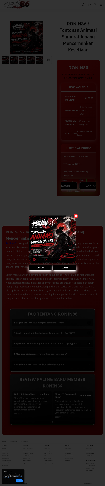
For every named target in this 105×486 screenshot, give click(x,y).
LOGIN (65, 267)
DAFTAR (40, 267)
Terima (19, 480)
